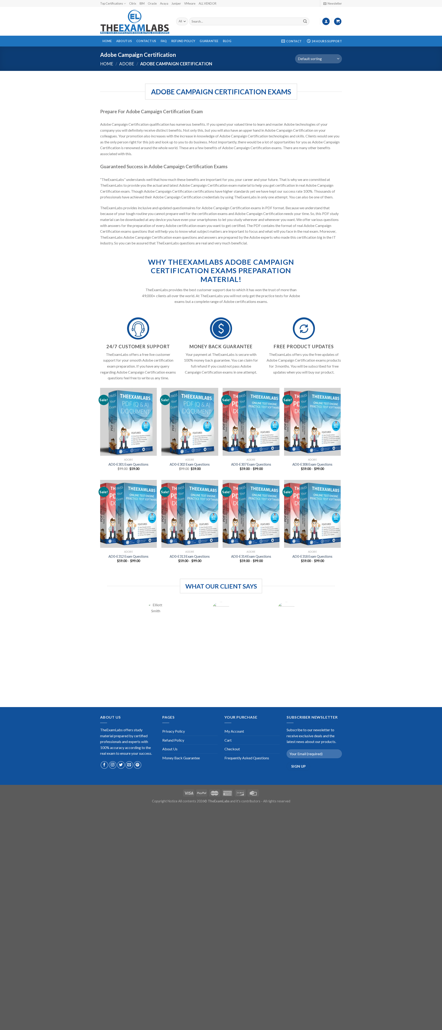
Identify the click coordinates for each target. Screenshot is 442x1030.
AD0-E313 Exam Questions (190, 556)
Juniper (176, 3)
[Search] (305, 21)
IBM (142, 3)
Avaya (164, 3)
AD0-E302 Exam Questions (190, 464)
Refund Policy (183, 41)
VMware (189, 3)
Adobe (126, 63)
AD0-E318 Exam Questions (312, 556)
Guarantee (209, 41)
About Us (124, 41)
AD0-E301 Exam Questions (128, 464)
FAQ (164, 41)
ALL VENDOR (207, 3)
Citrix (132, 3)
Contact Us (146, 41)
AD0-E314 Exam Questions (251, 556)
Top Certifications (111, 3)
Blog (227, 41)
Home (107, 41)
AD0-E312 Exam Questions (128, 556)
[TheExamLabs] (134, 21)
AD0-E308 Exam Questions (312, 464)
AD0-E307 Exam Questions (251, 464)
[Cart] (337, 21)
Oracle (152, 3)
